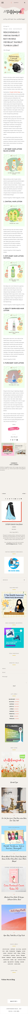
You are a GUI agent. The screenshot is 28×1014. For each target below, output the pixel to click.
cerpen (5, 953)
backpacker (14, 699)
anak (7, 951)
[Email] (17, 440)
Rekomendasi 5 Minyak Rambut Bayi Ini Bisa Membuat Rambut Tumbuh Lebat (13, 39)
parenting (14, 713)
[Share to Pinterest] (15, 440)
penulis (24, 957)
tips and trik (11, 961)
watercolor (10, 964)
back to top (13, 1001)
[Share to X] (13, 440)
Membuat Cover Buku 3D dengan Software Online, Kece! (14, 898)
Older (24, 493)
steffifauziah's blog (12, 1008)
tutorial (22, 961)
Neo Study (18, 949)
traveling (14, 718)
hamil (15, 953)
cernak (23, 951)
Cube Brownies (6, 949)
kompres (13, 955)
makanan (14, 711)
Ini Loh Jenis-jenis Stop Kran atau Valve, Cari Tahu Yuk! (14, 819)
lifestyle (5, 28)
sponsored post (17, 28)
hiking (18, 953)
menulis (14, 957)
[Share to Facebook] (10, 440)
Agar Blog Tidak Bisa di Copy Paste (14, 935)
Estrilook (13, 949)
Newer (4, 493)
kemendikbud (6, 955)
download (10, 953)
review (10, 28)
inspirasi (14, 704)
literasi (14, 709)
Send (14, 686)
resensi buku (6, 959)
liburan (18, 955)
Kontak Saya (14, 782)
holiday (23, 953)
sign (16, 959)
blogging (14, 701)
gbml (18, 1011)
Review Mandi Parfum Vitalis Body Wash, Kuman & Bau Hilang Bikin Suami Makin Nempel (14, 858)
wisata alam (17, 964)
